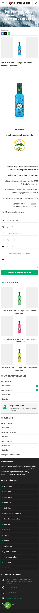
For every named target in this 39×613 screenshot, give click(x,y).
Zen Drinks (27, 23)
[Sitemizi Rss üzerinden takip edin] (16, 604)
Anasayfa (11, 23)
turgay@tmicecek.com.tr (14, 598)
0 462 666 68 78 (11, 587)
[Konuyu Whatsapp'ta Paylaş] (9, 33)
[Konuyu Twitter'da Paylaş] (5, 33)
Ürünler (19, 23)
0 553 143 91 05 (11, 593)
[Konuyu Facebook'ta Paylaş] (2, 33)
